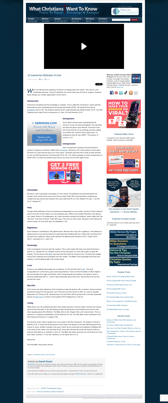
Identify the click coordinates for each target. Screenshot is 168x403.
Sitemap (119, 398)
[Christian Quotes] (123, 265)
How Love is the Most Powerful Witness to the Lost (124, 328)
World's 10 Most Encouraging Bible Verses (121, 276)
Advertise (139, 398)
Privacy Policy (126, 398)
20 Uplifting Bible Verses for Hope (118, 309)
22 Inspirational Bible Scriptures (117, 305)
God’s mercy (39, 297)
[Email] (45, 79)
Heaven (65, 150)
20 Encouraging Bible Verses (116, 289)
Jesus (57, 18)
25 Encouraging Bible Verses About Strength (121, 281)
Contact (103, 18)
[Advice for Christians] (123, 256)
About (45, 18)
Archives (76, 18)
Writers (90, 18)
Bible (50, 254)
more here (120, 87)
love (83, 269)
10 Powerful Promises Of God (116, 293)
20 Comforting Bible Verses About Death (120, 297)
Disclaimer (133, 398)
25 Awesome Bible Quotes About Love (119, 285)
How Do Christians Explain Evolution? (50, 391)
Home (31, 18)
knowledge (31, 110)
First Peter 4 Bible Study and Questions (120, 325)
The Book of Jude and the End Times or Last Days (123, 345)
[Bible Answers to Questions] (123, 247)
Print (42, 79)
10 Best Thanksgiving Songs (51, 388)
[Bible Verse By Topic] (123, 238)
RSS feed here (81, 374)
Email (48, 79)
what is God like (50, 354)
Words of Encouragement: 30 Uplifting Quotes (122, 301)
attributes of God (39, 354)
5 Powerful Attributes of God (116, 341)
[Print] (40, 79)
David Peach (33, 79)
